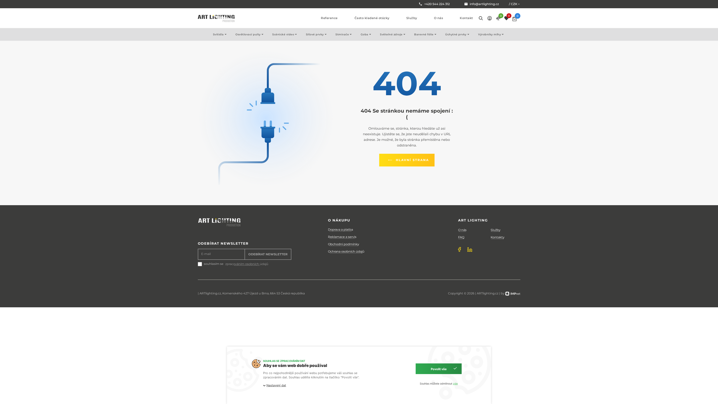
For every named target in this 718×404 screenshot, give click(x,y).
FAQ (461, 237)
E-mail (206, 253)
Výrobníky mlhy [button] (489, 34)
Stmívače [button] (342, 34)
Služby (411, 18)
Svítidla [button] (218, 34)
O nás (438, 18)
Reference (329, 18)
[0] (514, 19)
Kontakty (497, 237)
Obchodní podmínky (343, 244)
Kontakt (466, 18)
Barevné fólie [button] (424, 34)
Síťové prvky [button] (315, 34)
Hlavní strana (412, 160)
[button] (489, 18)
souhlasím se (213, 264)
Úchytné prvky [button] (456, 34)
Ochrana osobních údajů (346, 251)
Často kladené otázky (372, 18)
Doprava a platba (340, 229)
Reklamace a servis (342, 237)
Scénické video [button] (283, 34)
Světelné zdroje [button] (391, 34)
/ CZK (513, 4)
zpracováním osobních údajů (246, 264)
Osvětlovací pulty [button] (248, 34)
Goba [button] (364, 34)
